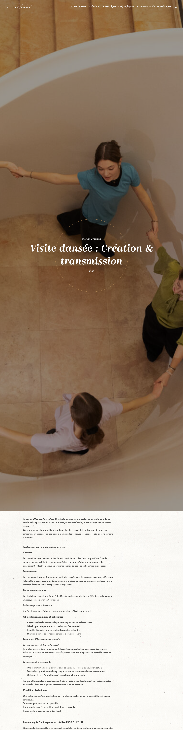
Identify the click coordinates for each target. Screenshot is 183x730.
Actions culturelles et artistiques (154, 6)
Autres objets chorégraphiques (118, 6)
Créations (94, 6)
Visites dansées (78, 6)
